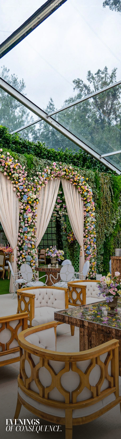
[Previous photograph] (5, 219)
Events (37, 6)
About (94, 6)
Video (84, 6)
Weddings (11, 6)
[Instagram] (114, 6)
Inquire (105, 6)
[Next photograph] (115, 219)
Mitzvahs (25, 6)
